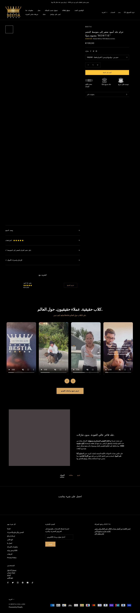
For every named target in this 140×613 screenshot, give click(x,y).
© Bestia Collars (17, 604)
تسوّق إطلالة (66, 10)
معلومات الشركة (12, 547)
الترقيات (9, 554)
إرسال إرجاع (11, 536)
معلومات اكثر (90, 94)
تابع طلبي (10, 540)
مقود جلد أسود (28, 283)
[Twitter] (93, 51)
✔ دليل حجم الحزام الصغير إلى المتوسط (18, 250)
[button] (18, 240)
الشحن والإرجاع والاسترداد (15, 532)
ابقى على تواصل (55, 14)
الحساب (112, 12)
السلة (9, 575)
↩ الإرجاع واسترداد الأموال (13, 260)
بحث (119, 12)
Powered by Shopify (16, 607)
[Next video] (73, 381)
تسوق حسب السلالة (51, 10)
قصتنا (8, 529)
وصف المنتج (9, 230)
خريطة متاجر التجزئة (31, 14)
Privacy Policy (11, 558)
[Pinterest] (96, 51)
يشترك (50, 544)
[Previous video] (67, 381)
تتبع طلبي (10, 578)
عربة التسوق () (129, 12)
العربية (103, 12)
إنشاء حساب (11, 573)
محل (39, 10)
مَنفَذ (44, 14)
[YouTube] (27, 582)
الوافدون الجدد (79, 10)
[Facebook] (90, 51)
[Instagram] (17, 582)
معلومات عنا (29, 10)
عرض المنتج (70, 285)
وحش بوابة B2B (12, 550)
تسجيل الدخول (11, 570)
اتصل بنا (9, 543)
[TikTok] (32, 582)
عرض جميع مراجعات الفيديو (70, 391)
